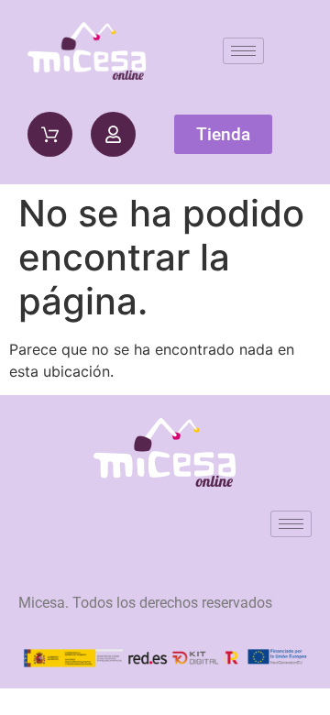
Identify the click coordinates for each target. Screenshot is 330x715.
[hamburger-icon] (243, 51)
